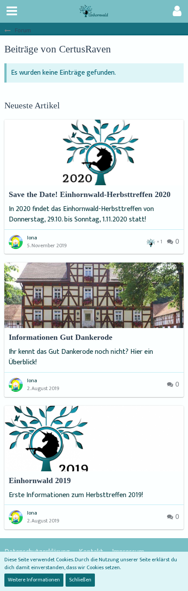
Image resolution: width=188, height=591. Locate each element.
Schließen (80, 579)
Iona (32, 237)
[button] (11, 11)
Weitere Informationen (34, 579)
